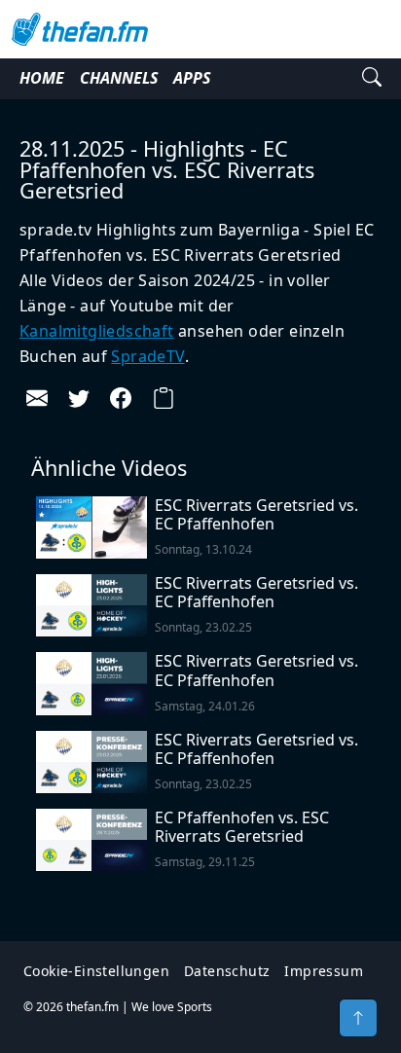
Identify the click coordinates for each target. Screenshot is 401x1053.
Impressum (323, 971)
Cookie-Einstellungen (96, 971)
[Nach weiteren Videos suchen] (371, 78)
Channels (119, 78)
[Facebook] (120, 398)
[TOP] (358, 1018)
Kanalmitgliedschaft (96, 331)
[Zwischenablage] (163, 398)
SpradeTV (147, 356)
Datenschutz (227, 971)
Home (41, 78)
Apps (191, 78)
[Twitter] (78, 398)
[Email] (37, 398)
